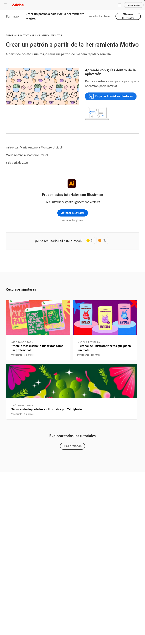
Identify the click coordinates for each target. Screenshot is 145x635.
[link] (13, 16)
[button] (119, 5)
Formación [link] (13, 16)
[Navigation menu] (5, 5)
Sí (92, 240)
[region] (38, 330)
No (104, 240)
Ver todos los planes (99, 16)
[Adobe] (18, 5)
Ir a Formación (72, 446)
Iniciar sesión (133, 5)
